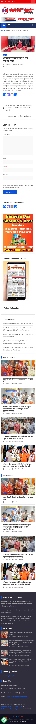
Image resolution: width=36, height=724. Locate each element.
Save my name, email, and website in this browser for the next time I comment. (18, 186)
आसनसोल (5, 55)
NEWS (4, 374)
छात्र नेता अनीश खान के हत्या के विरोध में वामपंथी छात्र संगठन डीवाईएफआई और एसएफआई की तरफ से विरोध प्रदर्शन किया (18, 108)
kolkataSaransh (19, 64)
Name (5, 158)
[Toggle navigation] (8, 25)
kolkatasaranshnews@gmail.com (12, 709)
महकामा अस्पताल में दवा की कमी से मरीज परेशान (19, 116)
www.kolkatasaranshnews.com (17, 696)
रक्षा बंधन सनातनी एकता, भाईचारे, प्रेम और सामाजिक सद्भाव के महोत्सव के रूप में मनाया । (21, 652)
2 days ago (8, 441)
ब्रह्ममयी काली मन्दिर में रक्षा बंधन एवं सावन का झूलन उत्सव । (18, 323)
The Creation (22, 721)
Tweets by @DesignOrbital (9, 676)
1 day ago (7, 383)
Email (5, 167)
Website (5, 175)
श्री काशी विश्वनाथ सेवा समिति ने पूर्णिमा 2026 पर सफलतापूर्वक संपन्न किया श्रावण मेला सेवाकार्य (21, 661)
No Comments (9, 67)
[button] (4, 720)
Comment (6, 134)
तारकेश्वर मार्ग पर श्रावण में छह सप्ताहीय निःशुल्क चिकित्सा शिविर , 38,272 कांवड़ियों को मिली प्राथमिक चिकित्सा (17, 409)
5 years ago (8, 64)
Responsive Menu (33, 1)
